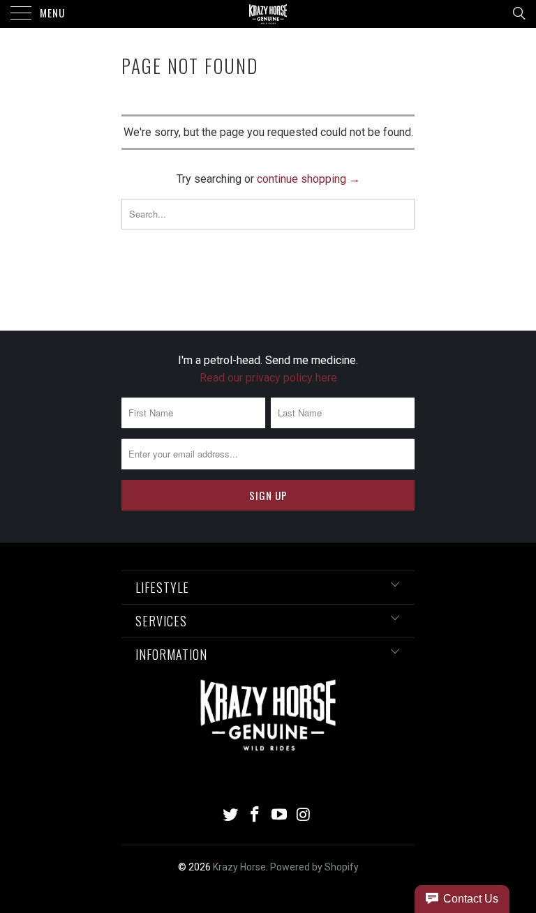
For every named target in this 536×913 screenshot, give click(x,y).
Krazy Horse (239, 867)
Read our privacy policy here (268, 377)
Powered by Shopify (314, 867)
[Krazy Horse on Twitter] (231, 816)
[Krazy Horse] (268, 14)
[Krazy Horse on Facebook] (255, 816)
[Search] (518, 13)
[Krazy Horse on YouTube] (279, 816)
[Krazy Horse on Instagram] (303, 816)
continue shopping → (308, 179)
